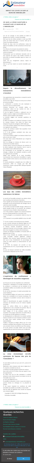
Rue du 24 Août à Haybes (9, 419)
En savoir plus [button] (7, 454)
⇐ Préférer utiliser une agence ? (11, 17)
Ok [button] (23, 458)
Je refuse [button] (9, 458)
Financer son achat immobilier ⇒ (23, 19)
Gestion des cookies (9, 434)
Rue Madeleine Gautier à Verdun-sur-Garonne (14, 426)
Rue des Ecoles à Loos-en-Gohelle (11, 424)
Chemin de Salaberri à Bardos (10, 417)
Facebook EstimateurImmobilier (14, 436)
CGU (4, 439)
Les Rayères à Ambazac (8, 422)
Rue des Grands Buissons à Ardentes (12, 429)
